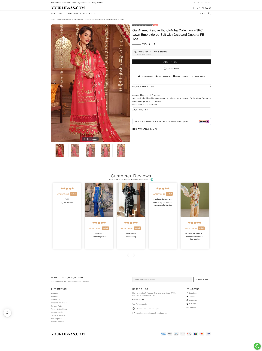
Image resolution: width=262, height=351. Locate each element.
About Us (55, 293)
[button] (129, 255)
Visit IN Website (57, 322)
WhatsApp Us (141, 304)
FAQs (173, 293)
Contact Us (55, 300)
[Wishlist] (198, 8)
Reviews (54, 297)
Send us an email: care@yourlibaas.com (152, 313)
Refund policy (56, 319)
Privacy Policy (57, 306)
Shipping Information (59, 303)
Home (53, 19)
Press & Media (57, 312)
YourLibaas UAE (68, 7)
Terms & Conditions (59, 309)
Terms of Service (58, 315)
